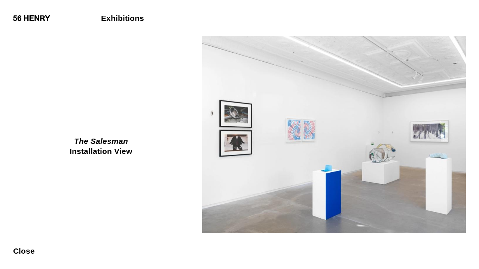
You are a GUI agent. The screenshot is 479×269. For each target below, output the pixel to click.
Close (24, 251)
